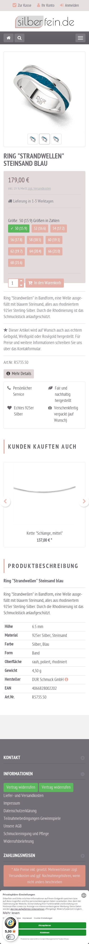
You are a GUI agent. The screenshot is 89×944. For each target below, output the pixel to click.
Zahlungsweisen (19, 856)
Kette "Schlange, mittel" (45, 533)
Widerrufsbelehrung (19, 841)
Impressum (12, 803)
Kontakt (12, 758)
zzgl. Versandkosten (39, 189)
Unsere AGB (13, 826)
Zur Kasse (24, 5)
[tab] (44, 760)
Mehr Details (20, 373)
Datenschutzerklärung (20, 810)
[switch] (10, 937)
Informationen (18, 774)
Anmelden (72, 5)
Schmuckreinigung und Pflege (26, 833)
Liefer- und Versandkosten (23, 795)
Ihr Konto (48, 5)
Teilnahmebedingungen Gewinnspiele (32, 818)
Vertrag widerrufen (20, 787)
